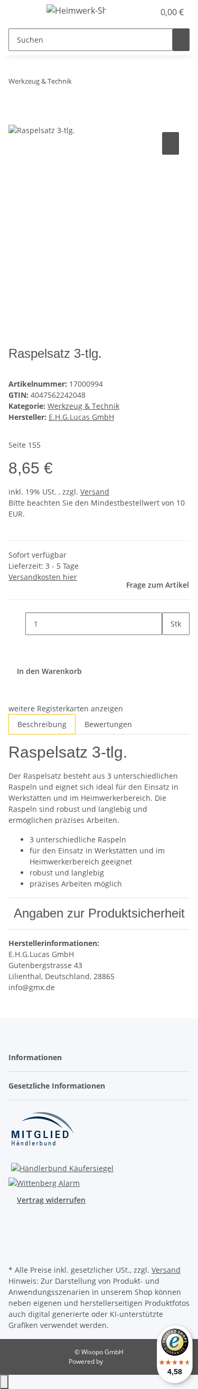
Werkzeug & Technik (83, 406)
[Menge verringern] (16, 623)
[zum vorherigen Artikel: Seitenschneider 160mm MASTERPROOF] (80, 83)
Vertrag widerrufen (51, 1200)
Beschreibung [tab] (42, 724)
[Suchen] (181, 39)
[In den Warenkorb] (16, 118)
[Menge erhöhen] (170, 646)
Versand (94, 492)
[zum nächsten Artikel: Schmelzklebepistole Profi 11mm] (99, 83)
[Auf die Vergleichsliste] (170, 143)
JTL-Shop (117, 1361)
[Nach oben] (4, 1382)
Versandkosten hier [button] (42, 577)
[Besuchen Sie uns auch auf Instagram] (16, 1238)
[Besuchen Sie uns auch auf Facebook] (16, 1226)
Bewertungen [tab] (108, 724)
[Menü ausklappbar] (21, 12)
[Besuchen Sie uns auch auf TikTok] (16, 1250)
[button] (146, 12)
